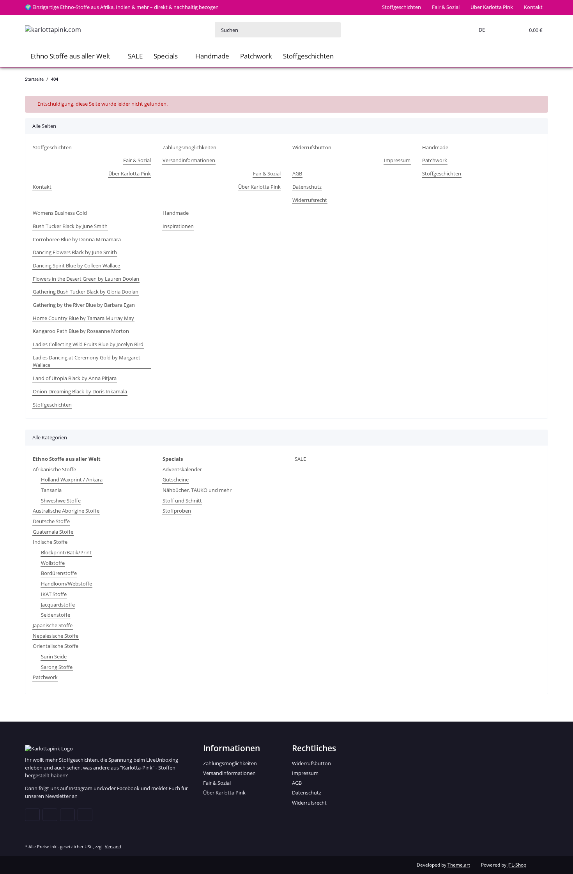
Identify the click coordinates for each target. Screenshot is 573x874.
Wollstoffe (53, 562)
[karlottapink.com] (53, 30)
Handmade (212, 55)
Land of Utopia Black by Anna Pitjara (75, 378)
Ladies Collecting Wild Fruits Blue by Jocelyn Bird (88, 344)
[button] (480, 30)
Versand (113, 846)
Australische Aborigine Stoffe (66, 510)
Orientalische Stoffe (55, 645)
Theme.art (458, 865)
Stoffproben (177, 510)
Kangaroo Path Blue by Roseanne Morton (81, 330)
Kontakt (533, 7)
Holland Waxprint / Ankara (72, 479)
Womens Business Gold (60, 212)
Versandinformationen (189, 160)
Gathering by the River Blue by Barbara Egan (84, 304)
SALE (300, 458)
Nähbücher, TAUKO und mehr (197, 490)
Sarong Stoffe (57, 667)
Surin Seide (54, 656)
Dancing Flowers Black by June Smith (75, 252)
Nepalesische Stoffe (55, 635)
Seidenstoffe (55, 614)
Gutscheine (176, 479)
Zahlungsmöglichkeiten (189, 147)
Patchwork (256, 55)
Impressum (397, 160)
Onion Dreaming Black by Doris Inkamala (80, 391)
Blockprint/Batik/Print (66, 552)
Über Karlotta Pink (491, 7)
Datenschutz (307, 186)
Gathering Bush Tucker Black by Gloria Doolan (85, 291)
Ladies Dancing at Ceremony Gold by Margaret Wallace (86, 361)
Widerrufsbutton (311, 147)
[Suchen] (333, 29)
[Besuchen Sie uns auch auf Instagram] (85, 815)
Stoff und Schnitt (182, 500)
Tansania (51, 490)
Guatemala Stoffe (53, 531)
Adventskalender (182, 469)
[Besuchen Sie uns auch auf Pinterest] (67, 815)
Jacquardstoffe (58, 604)
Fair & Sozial (446, 7)
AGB (297, 173)
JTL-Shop (517, 865)
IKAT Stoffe (54, 594)
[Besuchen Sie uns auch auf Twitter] (49, 815)
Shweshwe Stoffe (61, 500)
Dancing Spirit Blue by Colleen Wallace (76, 265)
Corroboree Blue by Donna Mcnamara (77, 239)
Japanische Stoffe (53, 625)
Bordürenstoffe (59, 573)
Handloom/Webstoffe (66, 583)
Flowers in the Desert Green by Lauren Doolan (86, 278)
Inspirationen (178, 226)
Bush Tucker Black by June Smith (70, 226)
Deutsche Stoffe (51, 521)
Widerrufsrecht (309, 199)
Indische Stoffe (50, 541)
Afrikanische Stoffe (54, 469)
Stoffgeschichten (401, 7)
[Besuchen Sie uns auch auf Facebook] (32, 815)
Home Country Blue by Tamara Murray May (83, 318)
